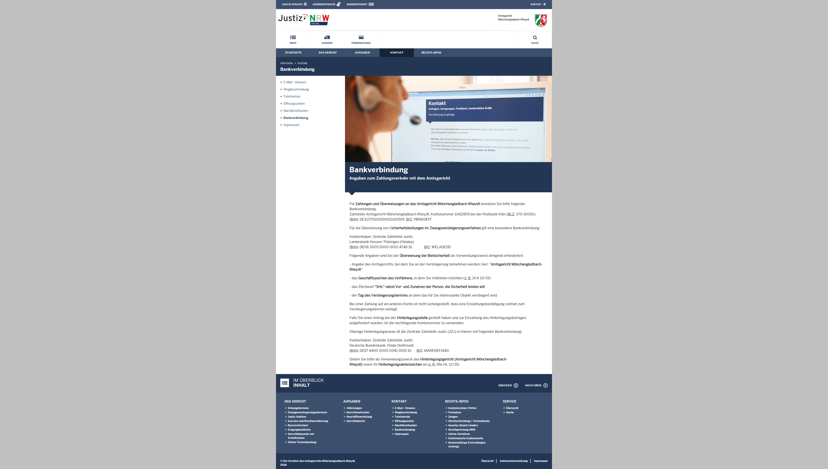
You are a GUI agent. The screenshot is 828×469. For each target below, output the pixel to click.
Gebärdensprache (324, 4)
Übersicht (512, 408)
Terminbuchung (361, 43)
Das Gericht (328, 52)
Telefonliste (292, 96)
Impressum (292, 125)
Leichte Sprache (292, 4)
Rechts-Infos (431, 52)
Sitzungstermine (298, 408)
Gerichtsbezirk (356, 421)
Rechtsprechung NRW (461, 429)
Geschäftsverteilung (359, 416)
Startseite (293, 52)
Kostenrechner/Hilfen (462, 408)
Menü (293, 43)
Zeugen (453, 416)
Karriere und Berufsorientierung (308, 421)
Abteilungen (354, 408)
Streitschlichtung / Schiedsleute (469, 421)
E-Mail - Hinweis (295, 82)
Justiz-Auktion (297, 416)
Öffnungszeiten (294, 104)
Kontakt (536, 4)
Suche (535, 43)
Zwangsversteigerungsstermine (307, 412)
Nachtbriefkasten (296, 111)
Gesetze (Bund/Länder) (463, 425)
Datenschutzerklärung (514, 461)
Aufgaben (362, 52)
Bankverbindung (296, 118)
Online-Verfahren (459, 434)
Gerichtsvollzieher (358, 412)
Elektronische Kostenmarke (465, 438)
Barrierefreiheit (357, 4)
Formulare (454, 412)
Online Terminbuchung (302, 442)
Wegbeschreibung (296, 89)
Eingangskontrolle (299, 429)
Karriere (327, 43)
